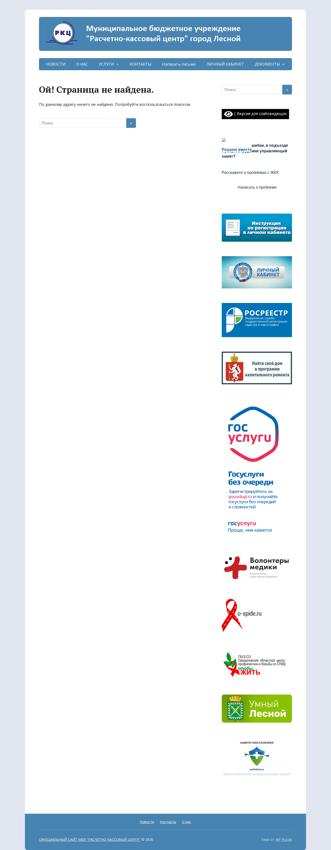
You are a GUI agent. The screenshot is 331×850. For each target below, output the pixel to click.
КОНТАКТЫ (140, 64)
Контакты (168, 821)
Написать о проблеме (257, 187)
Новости (147, 821)
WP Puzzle (284, 839)
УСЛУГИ (106, 64)
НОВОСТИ (56, 64)
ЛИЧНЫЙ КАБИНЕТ (225, 64)
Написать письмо (179, 64)
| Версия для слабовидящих (260, 113)
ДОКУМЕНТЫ (267, 64)
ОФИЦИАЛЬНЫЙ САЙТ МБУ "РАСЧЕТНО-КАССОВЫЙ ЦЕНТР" (90, 839)
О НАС (82, 64)
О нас (186, 821)
